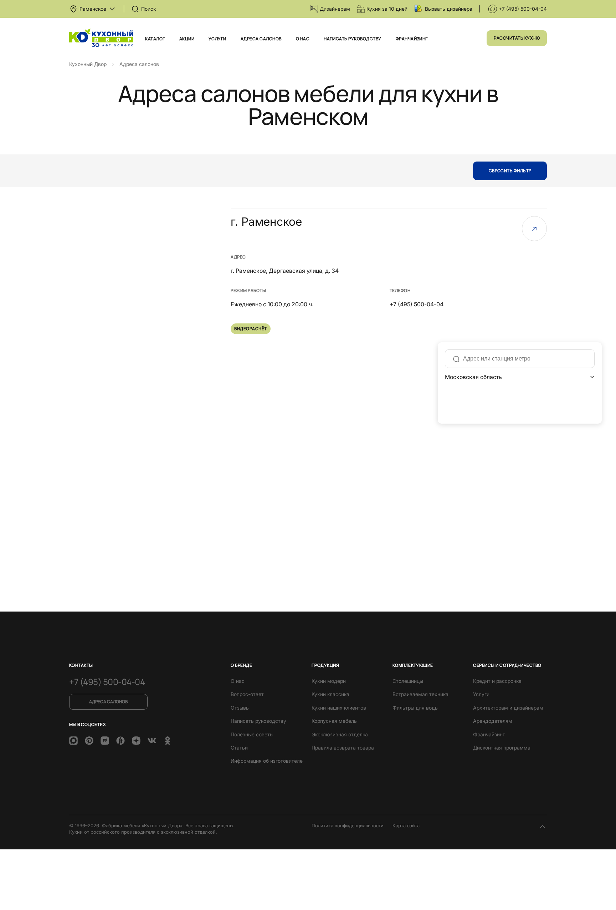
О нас (302, 39)
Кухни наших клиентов (339, 708)
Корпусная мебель (334, 721)
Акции (186, 39)
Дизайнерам (335, 9)
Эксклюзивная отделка (340, 734)
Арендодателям (492, 721)
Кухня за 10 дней (386, 9)
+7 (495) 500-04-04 (523, 9)
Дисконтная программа (501, 748)
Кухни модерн (329, 681)
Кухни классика (330, 694)
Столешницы (407, 681)
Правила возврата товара (343, 748)
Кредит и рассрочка (497, 681)
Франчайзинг (412, 39)
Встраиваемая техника (420, 694)
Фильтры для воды (415, 708)
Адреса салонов (261, 39)
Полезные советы (252, 734)
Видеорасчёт (250, 329)
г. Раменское (266, 222)
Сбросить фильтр (510, 171)
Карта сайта (406, 825)
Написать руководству (352, 39)
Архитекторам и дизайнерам (508, 708)
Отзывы (240, 708)
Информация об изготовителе (267, 761)
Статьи (239, 748)
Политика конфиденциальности (348, 825)
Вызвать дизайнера (448, 9)
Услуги (217, 39)
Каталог (155, 39)
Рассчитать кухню (517, 38)
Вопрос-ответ (247, 694)
